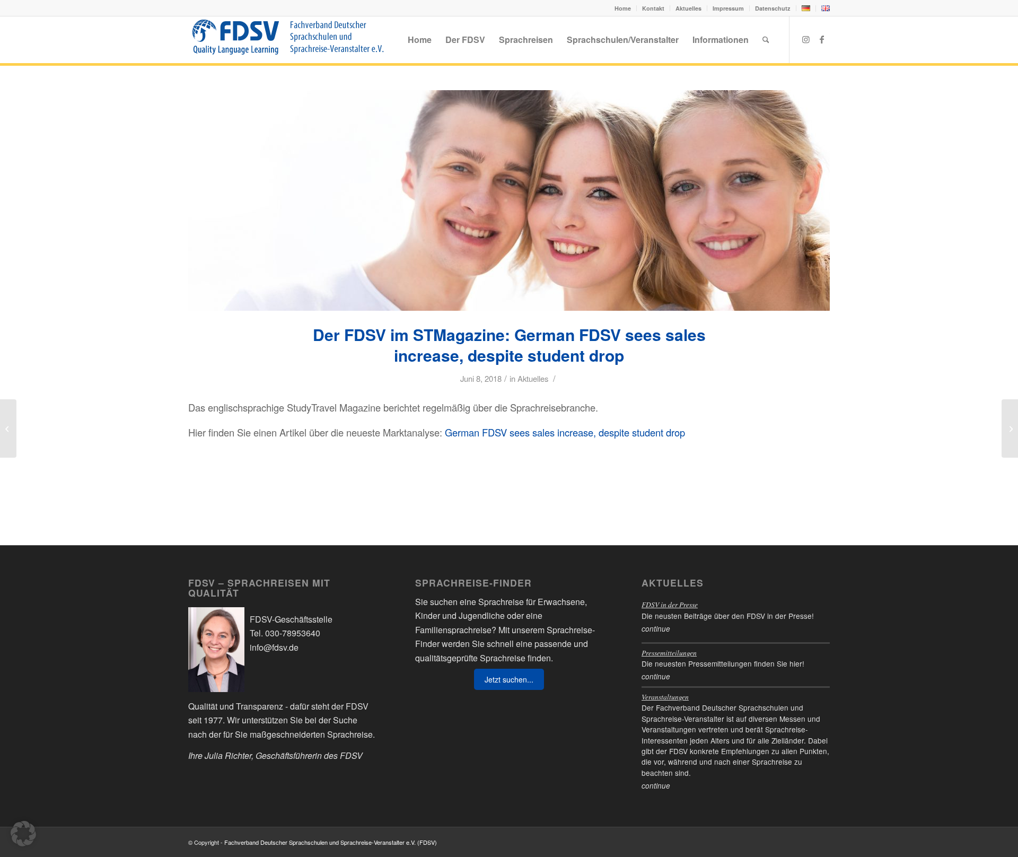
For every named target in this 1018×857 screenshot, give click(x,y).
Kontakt (653, 8)
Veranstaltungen (665, 697)
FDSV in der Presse (670, 604)
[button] (23, 833)
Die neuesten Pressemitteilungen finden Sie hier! (723, 663)
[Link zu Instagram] (806, 39)
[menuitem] (623, 8)
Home (623, 8)
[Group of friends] (509, 200)
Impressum (728, 8)
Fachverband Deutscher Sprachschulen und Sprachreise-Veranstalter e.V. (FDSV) (330, 842)
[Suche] (766, 39)
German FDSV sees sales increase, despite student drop (565, 432)
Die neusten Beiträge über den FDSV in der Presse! (728, 615)
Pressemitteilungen (669, 653)
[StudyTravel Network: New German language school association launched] (1010, 428)
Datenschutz (773, 8)
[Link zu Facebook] (822, 39)
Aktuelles (688, 8)
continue (656, 629)
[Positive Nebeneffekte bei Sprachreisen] (8, 428)
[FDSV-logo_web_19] (287, 39)
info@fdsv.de (274, 647)
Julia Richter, (229, 755)
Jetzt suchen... (509, 679)
